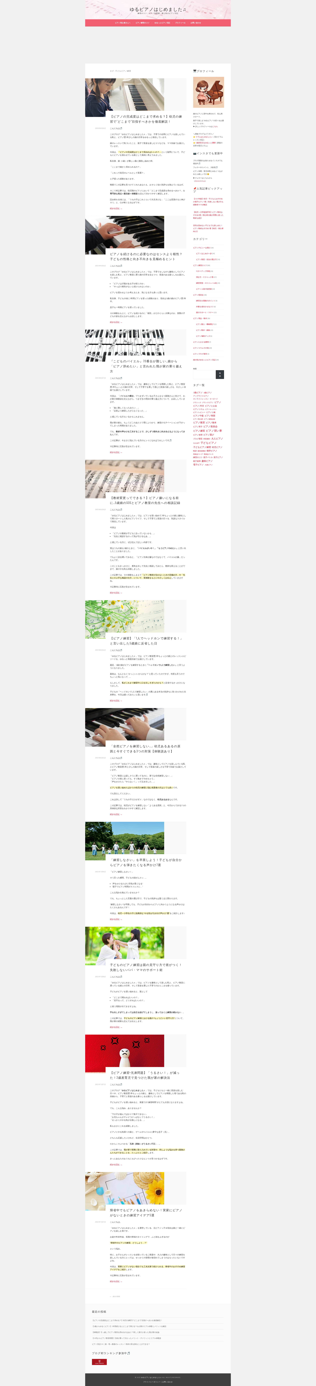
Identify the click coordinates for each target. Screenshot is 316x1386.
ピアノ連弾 (197, 435)
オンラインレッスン (201, 399)
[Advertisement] (158, 45)
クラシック (197, 402)
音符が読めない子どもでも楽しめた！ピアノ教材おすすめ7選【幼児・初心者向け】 (208, 228)
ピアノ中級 (198, 415)
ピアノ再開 (210, 415)
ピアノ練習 (199, 430)
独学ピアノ (212, 450)
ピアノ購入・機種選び (204, 324)
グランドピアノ (207, 402)
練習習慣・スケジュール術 (206, 283)
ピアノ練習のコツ (142, 23)
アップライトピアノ (201, 396)
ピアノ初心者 (198, 419)
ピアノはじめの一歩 (204, 253)
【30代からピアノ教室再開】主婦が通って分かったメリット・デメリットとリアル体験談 (126, 1338)
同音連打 (206, 439)
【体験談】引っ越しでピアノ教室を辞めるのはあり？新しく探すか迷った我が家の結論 (125, 1332)
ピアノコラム (198, 409)
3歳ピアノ (198, 392)
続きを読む (116, 208)
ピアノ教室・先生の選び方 (206, 259)
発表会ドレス (208, 454)
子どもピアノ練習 (202, 447)
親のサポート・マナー (204, 312)
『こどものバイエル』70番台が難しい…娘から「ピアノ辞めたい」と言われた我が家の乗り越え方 (146, 366)
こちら (215, 126)
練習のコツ (197, 457)
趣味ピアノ (207, 461)
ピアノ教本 (211, 422)
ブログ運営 (197, 439)
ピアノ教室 (199, 422)
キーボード (214, 399)
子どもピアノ (209, 442)
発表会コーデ (198, 454)
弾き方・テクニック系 (204, 277)
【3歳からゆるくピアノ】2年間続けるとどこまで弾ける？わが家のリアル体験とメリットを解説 (129, 1326)
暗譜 (195, 451)
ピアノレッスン (211, 409)
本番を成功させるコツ (204, 307)
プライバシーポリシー (152, 1382)
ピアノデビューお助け (201, 248)
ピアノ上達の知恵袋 (204, 289)
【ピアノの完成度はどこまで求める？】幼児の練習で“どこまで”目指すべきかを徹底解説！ (127, 1320)
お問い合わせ (196, 23)
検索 (195, 369)
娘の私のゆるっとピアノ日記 (204, 360)
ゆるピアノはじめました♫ (158, 9)
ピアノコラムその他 (201, 348)
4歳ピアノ (208, 393)
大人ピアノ (217, 438)
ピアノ (217, 402)
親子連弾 (197, 461)
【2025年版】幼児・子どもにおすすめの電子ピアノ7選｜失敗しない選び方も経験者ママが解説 (208, 202)
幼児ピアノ (217, 447)
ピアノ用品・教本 (200, 318)
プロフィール (180, 23)
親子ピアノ (218, 457)
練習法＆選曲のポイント (205, 301)
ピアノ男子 (197, 426)
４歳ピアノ (209, 465)
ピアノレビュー (199, 412)
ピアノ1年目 (198, 406)
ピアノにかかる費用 (201, 342)
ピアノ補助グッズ (203, 336)
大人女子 (196, 443)
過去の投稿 (116, 1296)
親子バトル (208, 457)
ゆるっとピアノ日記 (162, 23)
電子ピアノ (198, 464)
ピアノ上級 (211, 412)
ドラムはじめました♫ (204, 137)
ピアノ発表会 (198, 295)
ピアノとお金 (211, 406)
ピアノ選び (208, 434)
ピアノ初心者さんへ (123, 23)
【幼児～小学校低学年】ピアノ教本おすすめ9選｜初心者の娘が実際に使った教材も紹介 (208, 215)
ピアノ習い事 (214, 430)
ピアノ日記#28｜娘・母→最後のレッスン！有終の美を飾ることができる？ (121, 1344)
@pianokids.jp (200, 181)
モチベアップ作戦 (203, 271)
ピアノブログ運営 (200, 354)
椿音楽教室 (202, 451)
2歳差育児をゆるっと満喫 (206, 143)
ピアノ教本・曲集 (203, 330)
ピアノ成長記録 (209, 419)
